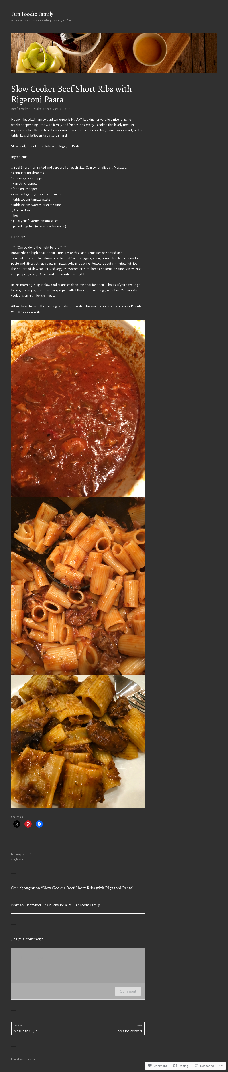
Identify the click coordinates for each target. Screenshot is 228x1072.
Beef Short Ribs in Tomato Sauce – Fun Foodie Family (63, 905)
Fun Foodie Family (32, 14)
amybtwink (17, 859)
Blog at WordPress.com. (25, 1059)
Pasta (67, 109)
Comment (128, 991)
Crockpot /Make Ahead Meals (40, 109)
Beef (14, 109)
